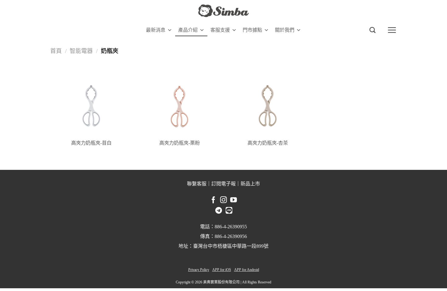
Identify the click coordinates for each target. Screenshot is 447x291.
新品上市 (250, 183)
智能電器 (81, 51)
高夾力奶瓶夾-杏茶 (268, 143)
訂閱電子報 (223, 183)
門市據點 (252, 30)
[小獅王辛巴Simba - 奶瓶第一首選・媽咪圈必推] (223, 10)
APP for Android (246, 270)
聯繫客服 (196, 183)
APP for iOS (221, 270)
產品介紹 (188, 30)
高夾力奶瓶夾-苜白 (91, 143)
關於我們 (284, 30)
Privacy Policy (198, 270)
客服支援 (220, 30)
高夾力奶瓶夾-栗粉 (179, 143)
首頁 (56, 51)
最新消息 (155, 30)
